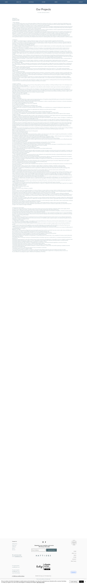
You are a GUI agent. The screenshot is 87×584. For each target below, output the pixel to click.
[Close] (85, 581)
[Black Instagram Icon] (43, 542)
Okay (81, 581)
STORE (74, 557)
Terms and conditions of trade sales (43, 579)
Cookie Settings (73, 581)
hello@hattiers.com (18, 556)
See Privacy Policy (41, 582)
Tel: (13, 554)
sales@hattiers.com (16, 567)
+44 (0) (15, 554)
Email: (13, 556)
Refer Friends (73, 561)
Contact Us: (14, 541)
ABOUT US (74, 553)
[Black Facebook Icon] (45, 542)
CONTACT (74, 559)
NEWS (75, 555)
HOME (75, 551)
